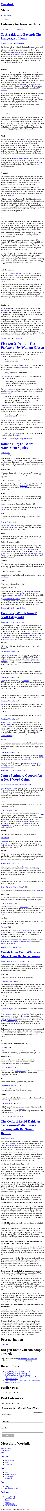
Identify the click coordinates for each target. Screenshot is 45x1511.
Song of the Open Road (9, 981)
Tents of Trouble (6, 522)
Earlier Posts (5, 1393)
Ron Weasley (5, 722)
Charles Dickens (28, 823)
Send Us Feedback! (11, 1496)
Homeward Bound (7, 810)
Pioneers (4, 927)
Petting (3, 704)
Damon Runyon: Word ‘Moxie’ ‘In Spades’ (17, 445)
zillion (23, 593)
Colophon (8, 1464)
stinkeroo (5, 577)
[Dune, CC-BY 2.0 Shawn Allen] (12, 43)
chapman (4, 936)
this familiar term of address (28, 930)
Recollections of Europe (9, 863)
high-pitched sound (11, 527)
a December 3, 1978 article (11, 599)
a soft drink (28, 549)
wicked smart (12, 734)
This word (4, 841)
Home (7, 19)
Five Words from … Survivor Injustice (17, 1375)
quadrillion (32, 591)
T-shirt (41, 756)
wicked (9, 724)
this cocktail (9, 655)
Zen (13, 199)
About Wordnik (10, 1460)
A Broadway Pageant (9, 1085)
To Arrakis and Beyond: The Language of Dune (21, 36)
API (6, 1486)
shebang (8, 1014)
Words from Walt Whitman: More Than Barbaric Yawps (21, 954)
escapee (21, 1109)
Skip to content (6, 15)
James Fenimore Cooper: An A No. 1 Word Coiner (21, 777)
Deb (2, 681)
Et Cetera (5, 1492)
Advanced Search (11, 1505)
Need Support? (10, 1498)
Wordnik (7, 4)
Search (3, 1361)
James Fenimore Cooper (9, 788)
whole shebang (25, 1014)
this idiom (23, 486)
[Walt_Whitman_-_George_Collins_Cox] (15, 961)
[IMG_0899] (5, 453)
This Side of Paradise (8, 651)
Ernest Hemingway (7, 767)
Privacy (7, 1502)
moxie (11, 549)
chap (24, 932)
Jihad (25, 141)
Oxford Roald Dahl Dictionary (11, 1145)
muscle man (24, 907)
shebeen (15, 1022)
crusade (39, 162)
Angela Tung (18, 439)
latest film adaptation (16, 53)
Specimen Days (7, 1009)
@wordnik (8, 1478)
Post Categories (6, 1403)
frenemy (3, 943)
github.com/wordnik (11, 1488)
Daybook (4, 1047)
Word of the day (10, 1474)
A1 (42, 814)
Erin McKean (18, 338)
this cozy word (39, 891)
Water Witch (5, 838)
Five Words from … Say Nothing (16, 1373)
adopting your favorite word (27, 1359)
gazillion (20, 595)
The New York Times (24, 759)
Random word (10, 1504)
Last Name (5, 1428)
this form (17, 435)
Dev (2, 1482)
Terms (7, 1500)
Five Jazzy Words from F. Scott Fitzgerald (19, 615)
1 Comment (28, 439)
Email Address (21, 1414)
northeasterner (20, 1071)
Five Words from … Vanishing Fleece (17, 1371)
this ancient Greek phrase (30, 867)
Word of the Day (6, 1448)
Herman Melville (25, 942)
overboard (23, 488)
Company (5, 1456)
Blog (6, 1472)
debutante (25, 681)
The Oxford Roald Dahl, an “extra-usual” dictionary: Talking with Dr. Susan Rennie (20, 1127)
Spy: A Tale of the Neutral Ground (12, 887)
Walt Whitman (14, 942)
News (3, 1468)
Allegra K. (20, 29)
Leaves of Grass (6, 1067)
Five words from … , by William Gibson (22, 345)
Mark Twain (11, 943)
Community (5, 1450)
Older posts (4, 1344)
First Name (5, 1421)
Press (2, 1452)
